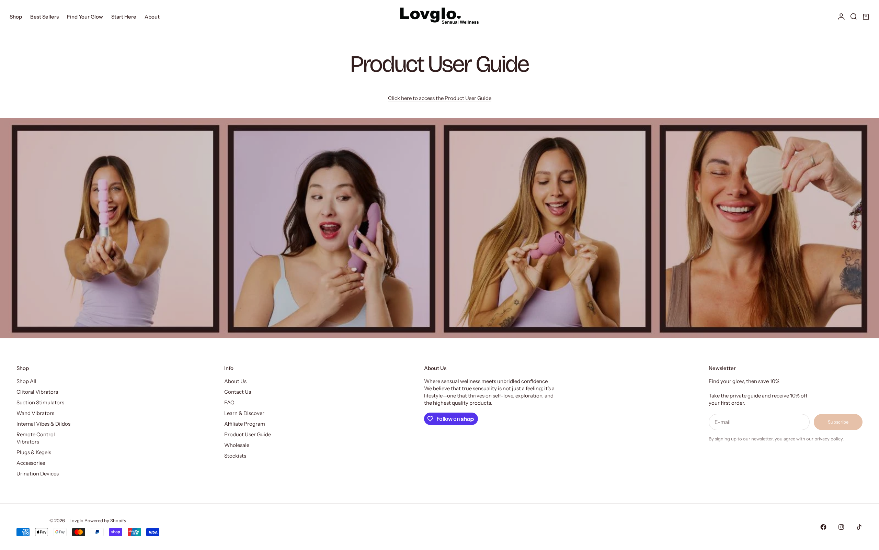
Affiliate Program (244, 423)
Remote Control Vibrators (35, 438)
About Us (235, 381)
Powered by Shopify (105, 520)
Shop (16, 16)
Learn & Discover (244, 413)
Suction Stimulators (40, 402)
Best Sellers (44, 16)
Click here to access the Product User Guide (439, 98)
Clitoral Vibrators (37, 392)
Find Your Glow (85, 16)
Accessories (30, 463)
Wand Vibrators (35, 413)
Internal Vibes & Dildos (43, 423)
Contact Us (237, 392)
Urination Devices (37, 473)
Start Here (123, 16)
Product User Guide (247, 434)
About (152, 16)
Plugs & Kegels (33, 452)
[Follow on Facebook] (823, 527)
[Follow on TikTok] (859, 527)
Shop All (26, 381)
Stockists (235, 455)
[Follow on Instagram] (841, 527)
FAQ (229, 402)
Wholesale (236, 445)
